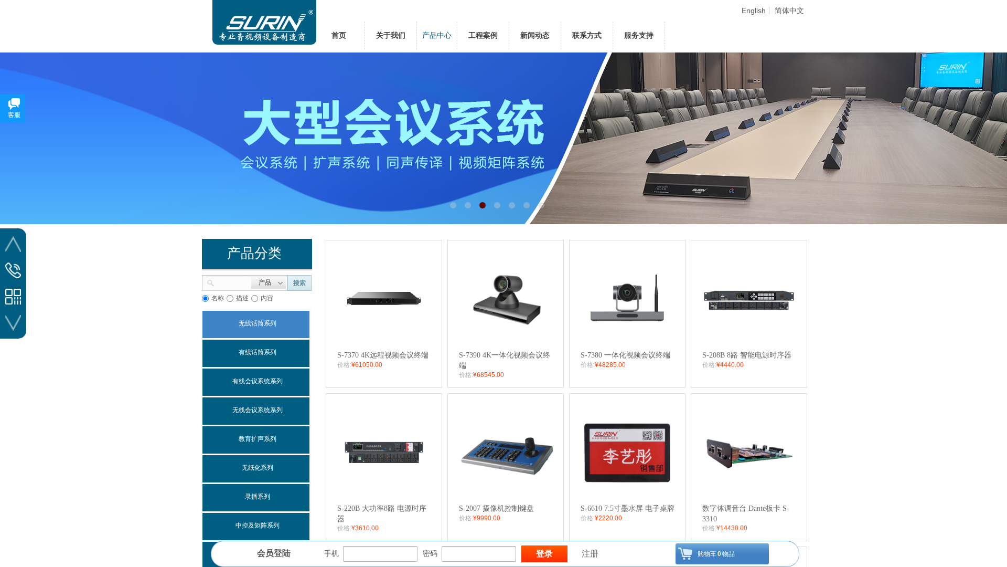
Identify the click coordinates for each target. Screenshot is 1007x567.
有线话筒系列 (257, 352)
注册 (590, 553)
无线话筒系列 (257, 323)
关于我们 (390, 35)
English (754, 10)
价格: (344, 365)
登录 (544, 553)
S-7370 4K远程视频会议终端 (382, 355)
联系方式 (587, 35)
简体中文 (789, 10)
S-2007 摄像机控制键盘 (496, 508)
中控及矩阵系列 (257, 525)
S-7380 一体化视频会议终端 (625, 355)
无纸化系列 (257, 467)
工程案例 (483, 35)
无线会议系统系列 (257, 410)
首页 (338, 35)
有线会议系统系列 (257, 381)
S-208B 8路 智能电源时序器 (746, 355)
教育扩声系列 (257, 439)
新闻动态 (535, 35)
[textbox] (233, 282)
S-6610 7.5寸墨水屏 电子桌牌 (627, 508)
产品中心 (437, 35)
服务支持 (639, 35)
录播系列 (257, 496)
